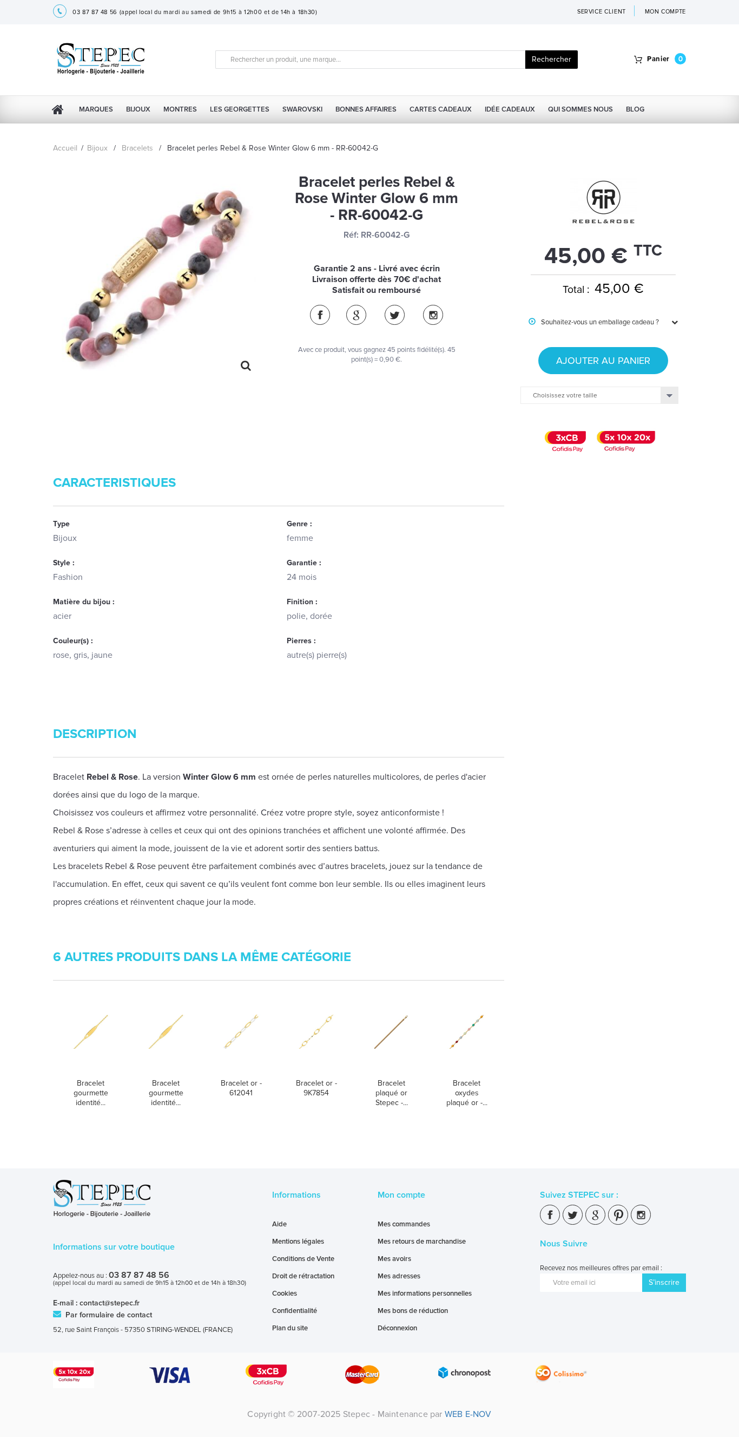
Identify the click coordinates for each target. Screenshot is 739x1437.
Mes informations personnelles (425, 1293)
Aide (279, 1224)
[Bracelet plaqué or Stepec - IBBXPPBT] (391, 1042)
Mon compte (401, 1195)
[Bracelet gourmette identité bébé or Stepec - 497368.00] (166, 1042)
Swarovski (302, 109)
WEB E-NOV (468, 1414)
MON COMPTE (666, 11)
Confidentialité (294, 1311)
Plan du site (290, 1328)
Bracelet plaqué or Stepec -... (391, 1093)
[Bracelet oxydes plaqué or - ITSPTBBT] (467, 1042)
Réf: (351, 235)
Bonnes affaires (366, 109)
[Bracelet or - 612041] (241, 1042)
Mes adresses (399, 1276)
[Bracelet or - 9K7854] (316, 1042)
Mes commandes (404, 1224)
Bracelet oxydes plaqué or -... (466, 1093)
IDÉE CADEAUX (510, 109)
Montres (180, 109)
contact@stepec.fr (110, 1303)
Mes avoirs (394, 1259)
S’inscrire (664, 1282)
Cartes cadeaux (441, 109)
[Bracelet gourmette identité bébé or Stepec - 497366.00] (91, 1042)
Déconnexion (397, 1328)
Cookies (284, 1293)
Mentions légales (298, 1241)
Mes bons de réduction (413, 1311)
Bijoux (138, 109)
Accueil (65, 148)
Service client (601, 11)
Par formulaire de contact (107, 1315)
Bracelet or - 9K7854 (316, 1088)
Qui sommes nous (580, 109)
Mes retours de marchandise (422, 1241)
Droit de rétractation (303, 1276)
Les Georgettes (239, 109)
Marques (96, 109)
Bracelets (137, 148)
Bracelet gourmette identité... (91, 1093)
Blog (635, 109)
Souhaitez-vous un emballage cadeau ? (594, 322)
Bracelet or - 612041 (241, 1088)
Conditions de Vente (303, 1259)
